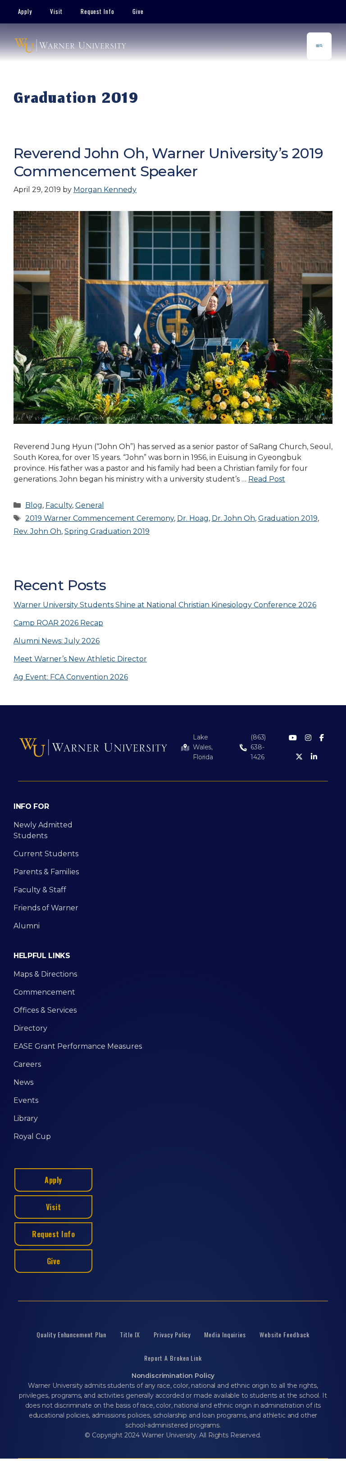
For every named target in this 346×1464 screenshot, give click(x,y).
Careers (27, 1064)
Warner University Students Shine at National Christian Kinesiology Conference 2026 (165, 605)
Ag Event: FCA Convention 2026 (71, 677)
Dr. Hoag (193, 518)
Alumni (27, 926)
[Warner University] (70, 46)
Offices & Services (45, 1010)
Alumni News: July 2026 (57, 641)
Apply (25, 11)
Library (26, 1118)
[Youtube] (293, 738)
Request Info (98, 11)
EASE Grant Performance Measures (78, 1046)
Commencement (44, 992)
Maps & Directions (45, 974)
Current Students (46, 853)
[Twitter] (299, 757)
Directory (30, 1028)
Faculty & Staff (40, 890)
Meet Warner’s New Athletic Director (80, 659)
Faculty (59, 505)
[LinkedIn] (314, 757)
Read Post (266, 479)
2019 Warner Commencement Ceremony (99, 518)
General (89, 505)
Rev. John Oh (37, 531)
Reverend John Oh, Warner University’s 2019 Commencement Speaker (168, 162)
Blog (33, 505)
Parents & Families (46, 871)
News (23, 1082)
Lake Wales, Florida (203, 747)
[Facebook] (321, 738)
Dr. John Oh (233, 518)
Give (138, 11)
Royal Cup (32, 1136)
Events (26, 1100)
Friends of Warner (46, 908)
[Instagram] (308, 738)
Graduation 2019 (288, 518)
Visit (56, 11)
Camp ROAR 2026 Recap (58, 623)
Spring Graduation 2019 (107, 531)
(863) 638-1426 (258, 747)
